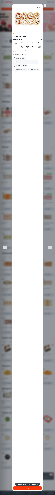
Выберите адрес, (22, 484)
